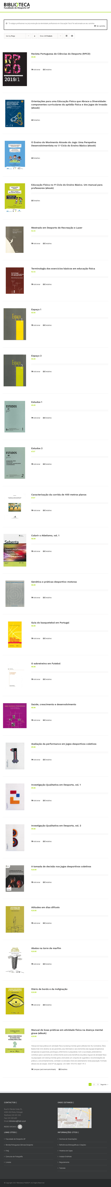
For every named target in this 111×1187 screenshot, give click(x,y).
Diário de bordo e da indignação (49, 989)
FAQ (7, 1151)
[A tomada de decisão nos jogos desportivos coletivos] (15, 878)
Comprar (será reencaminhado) (44, 1069)
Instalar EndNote (65, 1156)
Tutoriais (62, 1168)
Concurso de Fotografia (14, 1156)
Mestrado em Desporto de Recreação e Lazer (56, 227)
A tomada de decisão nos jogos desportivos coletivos (61, 866)
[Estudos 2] (15, 463)
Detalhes (48, 69)
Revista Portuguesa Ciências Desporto (19, 1145)
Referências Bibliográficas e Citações (72, 1145)
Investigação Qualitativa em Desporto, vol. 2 (56, 825)
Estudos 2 (37, 448)
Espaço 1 (36, 309)
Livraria (8, 1162)
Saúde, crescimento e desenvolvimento (53, 704)
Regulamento (64, 1162)
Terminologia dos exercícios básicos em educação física (63, 268)
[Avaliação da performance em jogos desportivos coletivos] (15, 756)
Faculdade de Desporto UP (15, 1139)
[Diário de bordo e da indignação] (15, 1001)
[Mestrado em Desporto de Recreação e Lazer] (15, 239)
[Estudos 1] (15, 417)
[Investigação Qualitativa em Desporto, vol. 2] (15, 837)
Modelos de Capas (66, 1151)
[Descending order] (34, 36)
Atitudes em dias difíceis (45, 907)
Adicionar (36, 69)
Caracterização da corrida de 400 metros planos (58, 494)
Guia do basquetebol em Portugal (50, 622)
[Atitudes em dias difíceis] (15, 919)
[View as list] (72, 36)
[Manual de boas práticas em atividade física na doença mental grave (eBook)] (15, 1040)
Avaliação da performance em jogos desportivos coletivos (63, 744)
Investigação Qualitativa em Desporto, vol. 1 (56, 784)
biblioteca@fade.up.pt (17, 1121)
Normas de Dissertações (68, 1139)
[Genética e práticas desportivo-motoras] (15, 593)
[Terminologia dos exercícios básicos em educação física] (15, 280)
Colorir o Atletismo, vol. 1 (45, 535)
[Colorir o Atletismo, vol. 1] (15, 550)
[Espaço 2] (15, 370)
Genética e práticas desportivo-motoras (54, 581)
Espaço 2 (36, 355)
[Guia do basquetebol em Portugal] (15, 634)
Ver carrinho (101, 26)
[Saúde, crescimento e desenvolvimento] (15, 716)
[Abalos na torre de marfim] (15, 960)
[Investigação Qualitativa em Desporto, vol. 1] (15, 796)
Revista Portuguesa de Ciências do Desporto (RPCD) (60, 53)
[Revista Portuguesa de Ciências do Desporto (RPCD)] (15, 69)
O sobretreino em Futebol (45, 663)
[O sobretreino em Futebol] (15, 675)
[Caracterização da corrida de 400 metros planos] (15, 506)
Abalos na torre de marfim (46, 948)
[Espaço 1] (15, 324)
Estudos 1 (36, 402)
